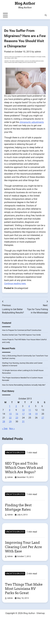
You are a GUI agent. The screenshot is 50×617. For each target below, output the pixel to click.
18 (29, 414)
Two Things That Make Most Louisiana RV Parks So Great (24, 588)
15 (10, 414)
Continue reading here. (15, 283)
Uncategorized (21, 288)
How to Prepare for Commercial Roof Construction (21, 330)
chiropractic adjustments (31, 122)
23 (17, 417)
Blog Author (25, 3)
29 (10, 421)
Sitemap (41, 613)
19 (36, 414)
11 (29, 410)
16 (17, 414)
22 (10, 417)
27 (43, 417)
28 (3, 421)
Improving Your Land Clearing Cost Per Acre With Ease (23, 547)
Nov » (12, 428)
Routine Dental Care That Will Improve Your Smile (21, 335)
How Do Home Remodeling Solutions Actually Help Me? (23, 385)
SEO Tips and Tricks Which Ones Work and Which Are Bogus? (24, 467)
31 (23, 421)
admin (38, 51)
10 (23, 410)
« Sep (5, 428)
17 (23, 414)
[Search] (46, 15)
